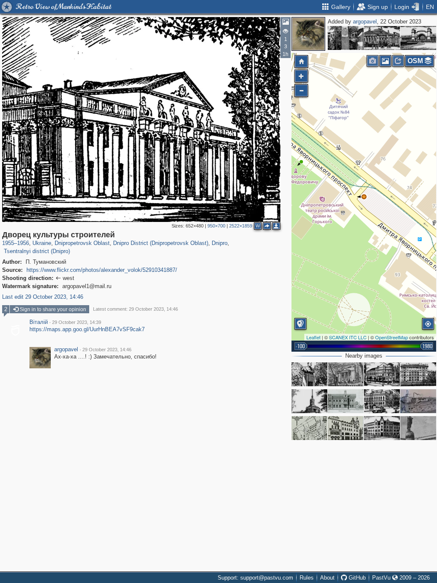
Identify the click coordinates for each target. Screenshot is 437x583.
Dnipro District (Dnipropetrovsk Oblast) (160, 243)
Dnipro (219, 243)
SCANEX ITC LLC (348, 337)
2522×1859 (240, 225)
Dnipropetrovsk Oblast (82, 243)
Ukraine (41, 243)
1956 (23, 243)
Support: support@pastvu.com (255, 577)
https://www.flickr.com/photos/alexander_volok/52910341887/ (101, 270)
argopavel (365, 21)
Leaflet (313, 337)
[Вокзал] (418, 38)
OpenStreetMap (391, 337)
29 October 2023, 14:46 (106, 349)
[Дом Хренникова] (309, 428)
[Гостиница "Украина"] (382, 428)
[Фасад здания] (346, 401)
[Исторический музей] (382, 38)
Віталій (38, 322)
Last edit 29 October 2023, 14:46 (42, 297)
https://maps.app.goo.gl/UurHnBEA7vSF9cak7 (87, 329)
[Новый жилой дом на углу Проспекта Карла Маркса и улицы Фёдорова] (418, 374)
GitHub (356, 577)
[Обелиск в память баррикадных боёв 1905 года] (346, 38)
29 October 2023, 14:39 (76, 322)
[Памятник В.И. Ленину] (418, 428)
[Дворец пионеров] (382, 401)
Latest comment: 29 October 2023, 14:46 (135, 309)
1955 (8, 243)
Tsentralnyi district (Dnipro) (37, 251)
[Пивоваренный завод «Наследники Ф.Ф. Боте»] (418, 401)
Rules (307, 577)
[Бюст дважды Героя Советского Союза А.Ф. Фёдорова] (309, 374)
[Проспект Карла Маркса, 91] (346, 374)
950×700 (216, 225)
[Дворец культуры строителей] (364, 196)
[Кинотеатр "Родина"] (382, 374)
